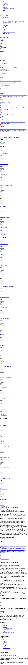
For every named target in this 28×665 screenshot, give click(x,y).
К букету (5, 625)
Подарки (5, 631)
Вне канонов (3, 499)
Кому (1, 112)
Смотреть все (3, 234)
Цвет (1, 105)
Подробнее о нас (4, 538)
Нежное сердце (4, 153)
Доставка (5, 4)
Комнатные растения (8, 632)
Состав (2, 126)
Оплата (5, 3)
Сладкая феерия (4, 307)
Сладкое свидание (4, 318)
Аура (1, 436)
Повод (1, 119)
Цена (1, 134)
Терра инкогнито (4, 446)
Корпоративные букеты (9, 8)
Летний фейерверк (5, 467)
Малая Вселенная (4, 457)
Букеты (5, 627)
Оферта (5, 6)
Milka (1, 254)
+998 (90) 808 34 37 (5, 17)
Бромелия (2, 345)
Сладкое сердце (4, 275)
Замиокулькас (3, 409)
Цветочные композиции (9, 633)
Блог (4, 10)
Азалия (2, 334)
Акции (2, 99)
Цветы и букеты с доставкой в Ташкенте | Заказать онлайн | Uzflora (13, 21)
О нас (4, 1)
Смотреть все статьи (5, 559)
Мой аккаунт (6, 33)
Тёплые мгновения (5, 478)
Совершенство (3, 174)
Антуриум (2, 356)
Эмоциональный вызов (6, 185)
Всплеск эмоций (4, 164)
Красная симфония (5, 195)
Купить (2, 158)
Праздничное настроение (6, 286)
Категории (2, 93)
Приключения (3, 489)
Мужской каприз (4, 297)
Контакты (5, 7)
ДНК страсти (3, 227)
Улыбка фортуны (4, 217)
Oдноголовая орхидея (5, 366)
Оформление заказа (8, 639)
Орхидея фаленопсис (5, 377)
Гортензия (2, 398)
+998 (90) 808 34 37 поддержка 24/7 (9, 655)
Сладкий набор (4, 265)
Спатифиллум (3, 387)
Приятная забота (4, 244)
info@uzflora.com (4, 656)
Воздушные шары (7, 628)
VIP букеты (6, 629)
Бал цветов (3, 206)
